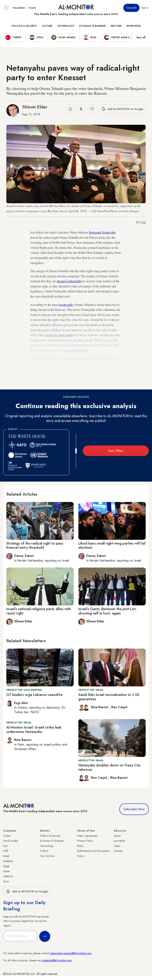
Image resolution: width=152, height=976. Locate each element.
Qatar (6, 871)
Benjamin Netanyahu (102, 232)
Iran (5, 846)
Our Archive (47, 856)
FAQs (80, 846)
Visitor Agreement (87, 836)
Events (32, 8)
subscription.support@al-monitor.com (71, 953)
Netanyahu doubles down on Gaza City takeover (109, 767)
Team (117, 846)
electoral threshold (76, 350)
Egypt (6, 866)
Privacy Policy (85, 841)
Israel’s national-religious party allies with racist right (38, 611)
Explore (116, 26)
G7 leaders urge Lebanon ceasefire (34, 694)
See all (140, 37)
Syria (6, 881)
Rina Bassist (100, 707)
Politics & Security (24, 26)
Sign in (145, 8)
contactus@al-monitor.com (57, 960)
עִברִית (141, 222)
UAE (5, 851)
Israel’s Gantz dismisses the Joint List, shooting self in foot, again (107, 611)
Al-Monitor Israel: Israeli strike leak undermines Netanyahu (33, 729)
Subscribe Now (134, 809)
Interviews (133, 26)
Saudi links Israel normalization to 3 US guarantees (108, 697)
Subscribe (131, 8)
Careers (118, 851)
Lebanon (8, 876)
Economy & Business (92, 26)
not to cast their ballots (59, 335)
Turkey (7, 836)
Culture (47, 26)
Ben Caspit (119, 707)
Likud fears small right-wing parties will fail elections (111, 545)
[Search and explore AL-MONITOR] (6, 8)
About (117, 836)
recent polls (66, 304)
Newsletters (19, 8)
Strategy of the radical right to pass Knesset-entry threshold (34, 545)
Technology (65, 26)
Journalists (119, 841)
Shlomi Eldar (35, 107)
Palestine (8, 861)
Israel (6, 856)
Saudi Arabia (10, 841)
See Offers (115, 450)
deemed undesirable (69, 281)
